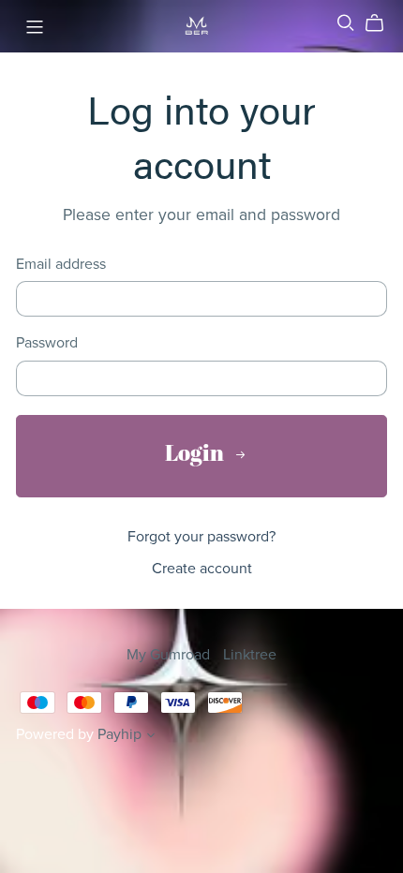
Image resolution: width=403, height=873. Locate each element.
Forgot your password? (201, 536)
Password (47, 343)
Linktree (249, 654)
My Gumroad (170, 654)
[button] (151, 737)
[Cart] (382, 23)
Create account (202, 568)
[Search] (345, 23)
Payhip (119, 734)
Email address (61, 265)
